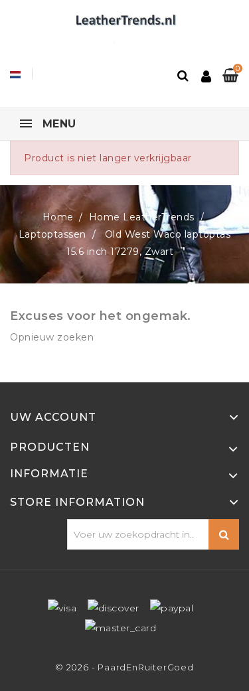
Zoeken (223, 534)
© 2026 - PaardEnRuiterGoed (124, 667)
